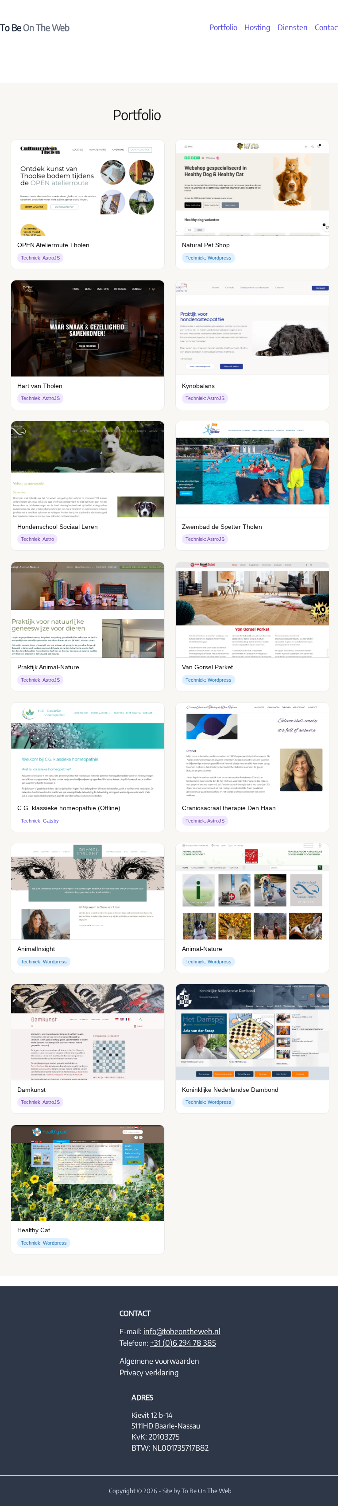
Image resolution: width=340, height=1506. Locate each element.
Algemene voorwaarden (159, 1361)
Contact (327, 27)
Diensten (293, 27)
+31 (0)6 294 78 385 (183, 1342)
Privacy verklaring (149, 1372)
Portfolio (223, 27)
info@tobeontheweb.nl (181, 1331)
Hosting (257, 27)
